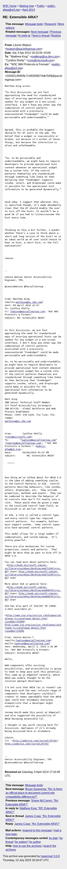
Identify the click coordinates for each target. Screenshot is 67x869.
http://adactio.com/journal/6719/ (35, 740)
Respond (50, 24)
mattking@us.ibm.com (44, 56)
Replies (56, 35)
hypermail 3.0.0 (50, 856)
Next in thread (40, 35)
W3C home (9, 5)
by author (35, 841)
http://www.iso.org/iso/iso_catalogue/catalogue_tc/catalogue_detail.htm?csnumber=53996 (33, 618)
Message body (34, 24)
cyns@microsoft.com (40, 60)
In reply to (24, 35)
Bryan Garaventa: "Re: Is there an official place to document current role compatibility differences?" (33, 793)
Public (40, 5)
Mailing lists (26, 5)
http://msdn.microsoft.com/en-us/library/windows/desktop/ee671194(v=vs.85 (33, 568)
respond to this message (37, 830)
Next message (39, 31)
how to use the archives (27, 845)
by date (53, 838)
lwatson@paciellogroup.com (23, 48)
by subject (21, 841)
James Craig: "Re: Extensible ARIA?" (37, 823)
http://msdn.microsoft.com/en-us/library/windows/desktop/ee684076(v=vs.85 (33, 590)
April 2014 (28, 9)
